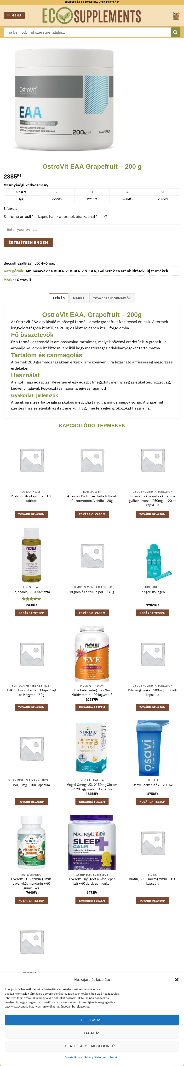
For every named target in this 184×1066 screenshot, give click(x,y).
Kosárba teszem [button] (31, 613)
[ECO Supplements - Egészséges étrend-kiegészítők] (92, 15)
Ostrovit (24, 279)
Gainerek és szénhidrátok (121, 270)
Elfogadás (92, 1020)
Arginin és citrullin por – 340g (92, 592)
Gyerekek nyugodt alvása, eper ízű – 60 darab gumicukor (92, 881)
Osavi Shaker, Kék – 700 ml (152, 785)
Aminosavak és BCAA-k (46, 270)
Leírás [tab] (59, 298)
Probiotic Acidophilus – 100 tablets (31, 498)
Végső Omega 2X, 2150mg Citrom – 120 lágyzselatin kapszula (92, 786)
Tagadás (92, 1033)
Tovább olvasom (31, 514)
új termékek (157, 270)
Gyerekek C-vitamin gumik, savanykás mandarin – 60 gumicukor (31, 883)
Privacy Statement (96, 1057)
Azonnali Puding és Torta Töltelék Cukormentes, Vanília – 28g (92, 498)
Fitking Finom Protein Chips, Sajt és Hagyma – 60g (31, 692)
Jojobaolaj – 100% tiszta (31, 592)
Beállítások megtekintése (92, 1046)
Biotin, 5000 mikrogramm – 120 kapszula (152, 881)
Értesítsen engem (28, 242)
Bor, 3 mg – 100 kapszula (31, 785)
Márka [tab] (79, 298)
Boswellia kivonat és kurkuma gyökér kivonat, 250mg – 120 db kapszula (152, 500)
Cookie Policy (73, 1057)
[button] (176, 979)
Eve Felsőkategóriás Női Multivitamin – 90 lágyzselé (91, 692)
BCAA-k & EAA (83, 270)
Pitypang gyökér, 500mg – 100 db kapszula (152, 692)
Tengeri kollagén (152, 592)
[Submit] (175, 32)
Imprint (115, 1057)
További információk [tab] (112, 298)
